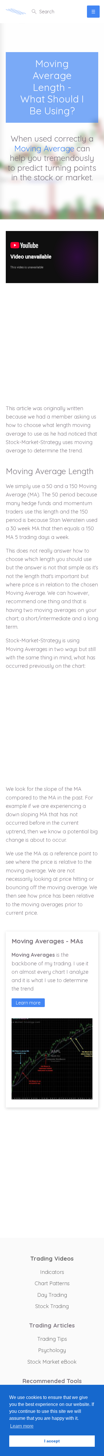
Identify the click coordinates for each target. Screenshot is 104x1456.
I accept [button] (52, 1441)
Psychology (52, 1350)
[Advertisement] (52, 347)
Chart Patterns (52, 1283)
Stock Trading (52, 1306)
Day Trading (52, 1295)
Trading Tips (52, 1339)
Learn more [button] (22, 1426)
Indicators (52, 1272)
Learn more (28, 1003)
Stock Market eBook (52, 1361)
